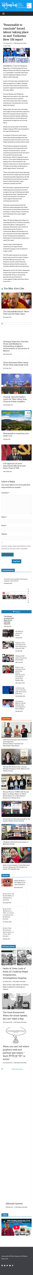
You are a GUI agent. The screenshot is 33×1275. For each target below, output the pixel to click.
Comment (5, 493)
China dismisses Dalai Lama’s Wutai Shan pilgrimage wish (15, 363)
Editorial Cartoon (14, 1203)
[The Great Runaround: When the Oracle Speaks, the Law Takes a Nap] (16, 1001)
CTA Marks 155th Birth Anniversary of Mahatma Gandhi (15, 843)
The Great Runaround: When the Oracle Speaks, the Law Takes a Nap (15, 1015)
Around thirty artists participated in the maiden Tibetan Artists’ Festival (16, 820)
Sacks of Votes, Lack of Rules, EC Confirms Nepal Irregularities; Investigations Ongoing (15, 973)
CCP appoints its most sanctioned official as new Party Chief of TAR (14, 465)
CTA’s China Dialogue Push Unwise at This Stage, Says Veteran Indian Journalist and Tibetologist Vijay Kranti (15, 743)
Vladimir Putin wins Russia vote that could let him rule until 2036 (21, 645)
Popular (17, 612)
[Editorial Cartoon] (16, 1134)
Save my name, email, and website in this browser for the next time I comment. (16, 547)
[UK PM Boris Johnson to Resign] (8, 633)
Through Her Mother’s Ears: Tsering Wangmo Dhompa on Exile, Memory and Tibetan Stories (16, 769)
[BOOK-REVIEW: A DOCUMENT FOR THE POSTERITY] (7, 885)
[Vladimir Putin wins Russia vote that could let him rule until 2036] (8, 645)
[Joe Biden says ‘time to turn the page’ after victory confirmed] (8, 690)
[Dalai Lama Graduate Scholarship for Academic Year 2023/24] (14, 593)
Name (4, 517)
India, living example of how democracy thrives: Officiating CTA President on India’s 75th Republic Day (20, 673)
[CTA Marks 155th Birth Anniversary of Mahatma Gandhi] (16, 832)
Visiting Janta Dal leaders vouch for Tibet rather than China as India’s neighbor (15, 399)
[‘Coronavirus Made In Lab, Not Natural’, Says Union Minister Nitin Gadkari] (8, 703)
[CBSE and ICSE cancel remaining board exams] (8, 658)
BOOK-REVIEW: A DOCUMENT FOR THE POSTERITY (19, 882)
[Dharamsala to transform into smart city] (16, 411)
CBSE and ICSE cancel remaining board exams (21, 658)
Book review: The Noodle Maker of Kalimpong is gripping (8, 897)
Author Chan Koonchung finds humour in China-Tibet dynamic (8, 932)
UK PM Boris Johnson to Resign (19, 633)
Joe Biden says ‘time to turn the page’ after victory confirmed (20, 690)
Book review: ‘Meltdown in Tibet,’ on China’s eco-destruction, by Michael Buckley (8, 914)
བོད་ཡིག (28, 5)
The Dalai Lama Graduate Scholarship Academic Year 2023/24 (16, 578)
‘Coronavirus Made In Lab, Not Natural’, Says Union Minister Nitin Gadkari (20, 705)
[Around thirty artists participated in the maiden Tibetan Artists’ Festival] (16, 809)
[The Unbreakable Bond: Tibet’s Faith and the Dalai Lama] (16, 294)
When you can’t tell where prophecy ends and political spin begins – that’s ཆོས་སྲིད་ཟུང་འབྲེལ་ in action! (16, 1053)
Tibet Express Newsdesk (20, 43)
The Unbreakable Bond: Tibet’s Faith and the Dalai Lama (16, 312)
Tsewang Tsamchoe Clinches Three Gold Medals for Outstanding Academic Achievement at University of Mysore (16, 346)
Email (4, 525)
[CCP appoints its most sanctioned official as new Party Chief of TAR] (16, 446)
